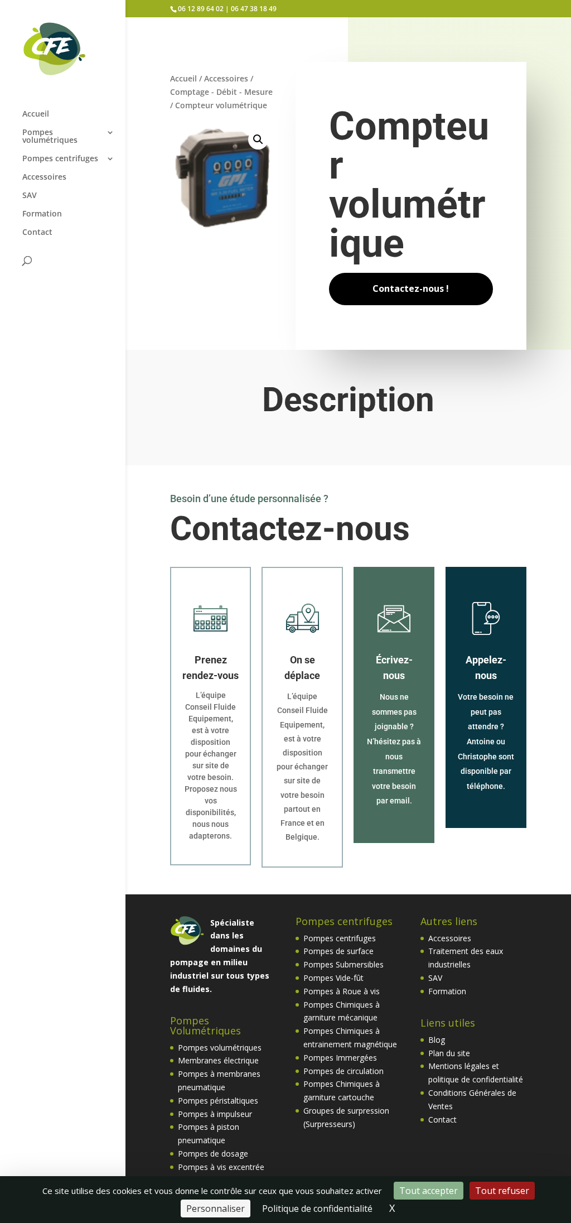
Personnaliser (215, 1208)
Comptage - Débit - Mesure (221, 91)
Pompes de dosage (213, 1153)
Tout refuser (502, 1191)
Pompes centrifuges (60, 159)
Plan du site (449, 1053)
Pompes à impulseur (215, 1114)
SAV (29, 195)
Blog (436, 1039)
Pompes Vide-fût (333, 977)
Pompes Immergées (340, 1057)
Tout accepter (428, 1191)
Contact (37, 232)
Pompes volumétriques (50, 136)
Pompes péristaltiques (218, 1100)
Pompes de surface (338, 951)
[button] (258, 139)
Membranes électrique (218, 1060)
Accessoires (44, 177)
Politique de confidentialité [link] (317, 1208)
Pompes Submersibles (343, 964)
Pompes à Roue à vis (341, 991)
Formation (42, 214)
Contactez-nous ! (410, 288)
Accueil (35, 114)
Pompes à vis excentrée (221, 1167)
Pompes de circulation (343, 1071)
